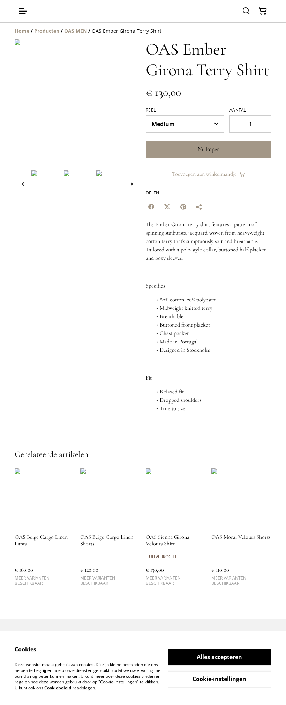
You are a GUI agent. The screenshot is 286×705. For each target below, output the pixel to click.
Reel (151, 110)
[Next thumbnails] (131, 183)
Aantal (237, 110)
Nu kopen (209, 149)
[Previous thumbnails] (23, 183)
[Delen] (199, 206)
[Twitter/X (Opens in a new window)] (167, 206)
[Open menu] (23, 11)
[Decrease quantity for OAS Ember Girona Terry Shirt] (236, 124)
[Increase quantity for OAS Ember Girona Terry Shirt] (264, 124)
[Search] (246, 11)
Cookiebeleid (58, 688)
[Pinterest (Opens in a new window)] (183, 206)
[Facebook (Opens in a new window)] (151, 206)
